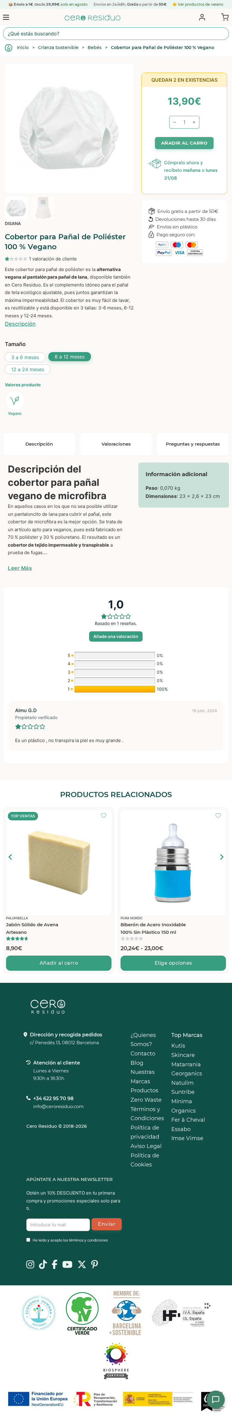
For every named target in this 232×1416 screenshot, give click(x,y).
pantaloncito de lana (35, 514)
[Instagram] (30, 1265)
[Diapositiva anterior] (10, 857)
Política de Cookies (144, 1160)
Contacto (142, 1053)
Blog (136, 1063)
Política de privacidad (144, 1132)
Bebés (95, 47)
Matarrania (186, 1064)
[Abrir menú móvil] (6, 17)
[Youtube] (67, 1265)
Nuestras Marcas (142, 1077)
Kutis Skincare (183, 1050)
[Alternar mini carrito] (223, 16)
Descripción (20, 324)
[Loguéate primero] (105, 816)
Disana (13, 223)
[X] (81, 1265)
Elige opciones (173, 963)
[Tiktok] (43, 1265)
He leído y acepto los (70, 1240)
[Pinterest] (94, 1265)
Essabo (181, 1129)
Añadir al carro (59, 963)
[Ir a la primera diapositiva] (221, 857)
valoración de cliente (53, 259)
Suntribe (183, 1092)
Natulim (182, 1083)
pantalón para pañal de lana (57, 277)
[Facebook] (54, 1265)
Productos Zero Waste (146, 1095)
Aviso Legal (146, 1146)
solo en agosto (74, 4)
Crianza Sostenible (58, 47)
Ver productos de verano (201, 4)
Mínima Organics (183, 1106)
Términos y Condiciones (147, 1114)
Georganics (186, 1073)
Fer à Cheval (188, 1120)
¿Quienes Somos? (143, 1040)
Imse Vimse (187, 1138)
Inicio (23, 47)
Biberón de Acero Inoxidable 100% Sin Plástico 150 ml (153, 928)
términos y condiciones (88, 1240)
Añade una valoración (115, 636)
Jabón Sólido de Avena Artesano (32, 928)
